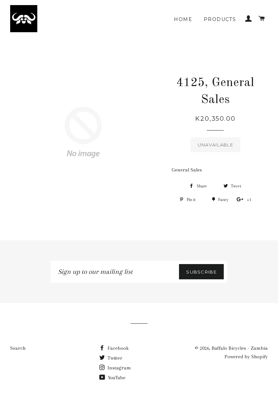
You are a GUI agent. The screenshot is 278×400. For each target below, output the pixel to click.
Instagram (118, 368)
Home (183, 19)
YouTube (115, 378)
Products (220, 19)
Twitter (114, 358)
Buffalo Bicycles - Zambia (240, 348)
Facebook (117, 348)
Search (17, 348)
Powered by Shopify (246, 357)
